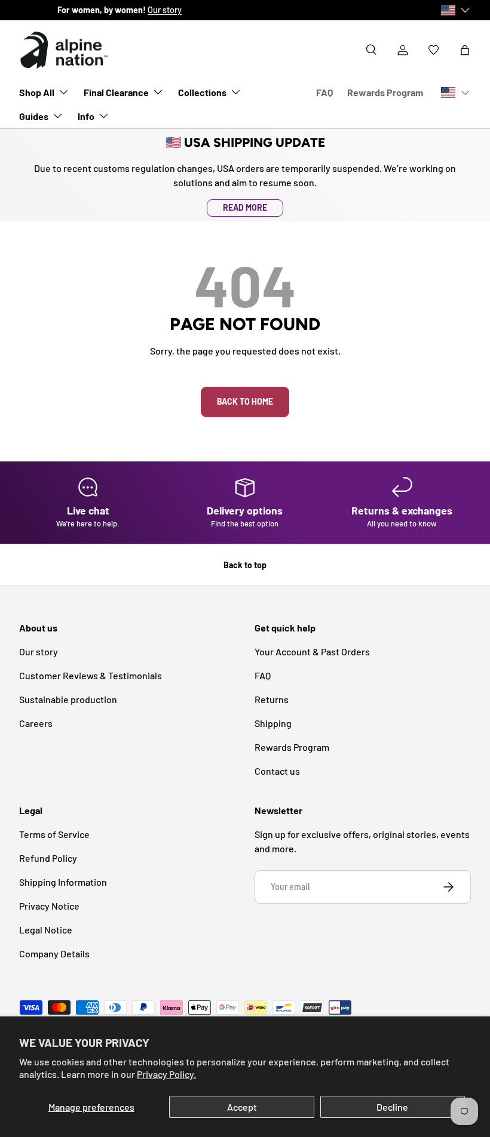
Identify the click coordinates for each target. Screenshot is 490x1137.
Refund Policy (48, 858)
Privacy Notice (49, 905)
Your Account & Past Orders (312, 651)
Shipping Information (63, 882)
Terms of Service (54, 834)
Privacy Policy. (166, 1074)
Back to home (245, 401)
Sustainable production (68, 699)
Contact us (277, 771)
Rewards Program (385, 92)
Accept (242, 1107)
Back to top (245, 565)
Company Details (54, 953)
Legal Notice (45, 929)
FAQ (324, 92)
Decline (392, 1107)
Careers (36, 723)
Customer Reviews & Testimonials (90, 675)
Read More (245, 207)
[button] (465, 50)
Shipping (273, 723)
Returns (272, 699)
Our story (126, 10)
